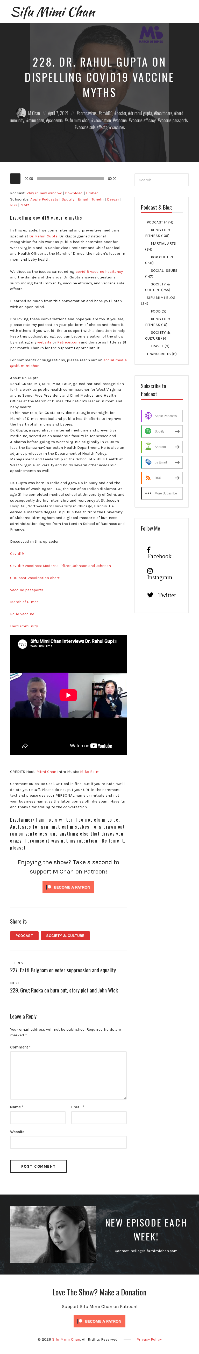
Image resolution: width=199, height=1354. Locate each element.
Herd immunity (24, 626)
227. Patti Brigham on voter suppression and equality (63, 970)
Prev (18, 962)
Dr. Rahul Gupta (43, 236)
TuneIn (98, 199)
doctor (121, 113)
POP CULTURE (162, 257)
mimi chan (36, 120)
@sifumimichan (24, 365)
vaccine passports (174, 120)
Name (16, 1107)
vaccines (118, 127)
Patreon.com (68, 342)
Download (74, 193)
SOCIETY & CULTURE (65, 935)
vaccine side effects (92, 127)
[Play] (15, 178)
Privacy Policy (149, 1339)
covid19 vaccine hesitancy (99, 271)
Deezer (113, 199)
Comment (20, 1047)
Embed (92, 193)
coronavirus (88, 113)
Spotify (68, 199)
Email (83, 199)
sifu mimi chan (78, 120)
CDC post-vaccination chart (35, 577)
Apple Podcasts (44, 199)
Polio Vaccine (22, 614)
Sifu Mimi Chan (52, 11)
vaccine (121, 120)
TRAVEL (157, 346)
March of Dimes (24, 601)
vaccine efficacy (143, 120)
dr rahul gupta (141, 113)
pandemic (55, 120)
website (44, 342)
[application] (68, 178)
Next (15, 983)
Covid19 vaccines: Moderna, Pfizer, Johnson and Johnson (60, 565)
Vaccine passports (26, 590)
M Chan (34, 113)
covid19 (106, 113)
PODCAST (24, 935)
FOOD (156, 311)
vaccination (102, 120)
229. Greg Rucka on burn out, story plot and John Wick (64, 990)
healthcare (164, 113)
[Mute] (123, 178)
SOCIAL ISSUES (164, 270)
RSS (13, 205)
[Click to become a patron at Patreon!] (68, 887)
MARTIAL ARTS (163, 243)
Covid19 (17, 553)
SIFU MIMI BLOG (161, 297)
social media (115, 360)
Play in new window (44, 193)
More (25, 205)
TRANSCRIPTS (159, 353)
